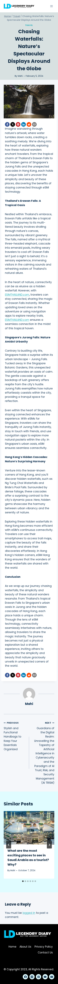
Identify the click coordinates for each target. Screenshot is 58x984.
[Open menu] (51, 6)
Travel (29, 25)
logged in (29, 913)
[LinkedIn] (23, 124)
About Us (25, 946)
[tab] (23, 881)
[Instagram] (32, 976)
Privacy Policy (43, 946)
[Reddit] (29, 124)
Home (12, 946)
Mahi (20, 76)
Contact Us (45, 952)
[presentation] (29, 828)
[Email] (34, 124)
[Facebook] (7, 124)
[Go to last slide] (8, 844)
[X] (12, 124)
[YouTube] (45, 976)
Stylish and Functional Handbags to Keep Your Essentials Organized (12, 736)
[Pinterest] (18, 124)
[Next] (49, 844)
